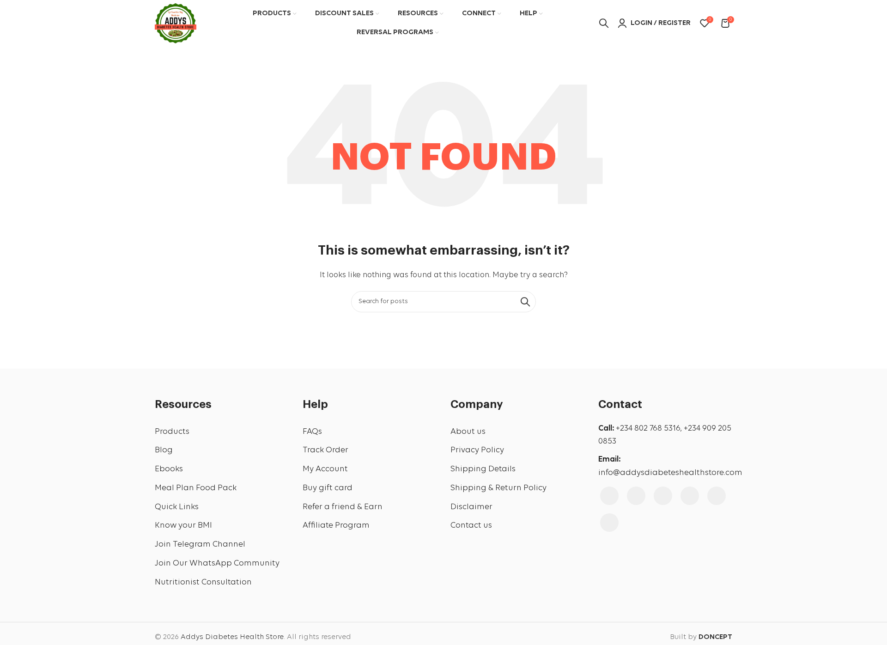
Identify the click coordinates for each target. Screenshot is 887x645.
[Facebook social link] (609, 496)
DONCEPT (715, 637)
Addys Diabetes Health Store (232, 637)
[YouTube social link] (663, 496)
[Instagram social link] (636, 496)
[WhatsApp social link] (609, 522)
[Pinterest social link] (689, 496)
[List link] (222, 432)
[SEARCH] (525, 301)
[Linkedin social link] (716, 496)
